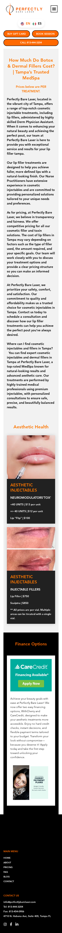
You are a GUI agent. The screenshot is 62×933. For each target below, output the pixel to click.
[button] (54, 8)
